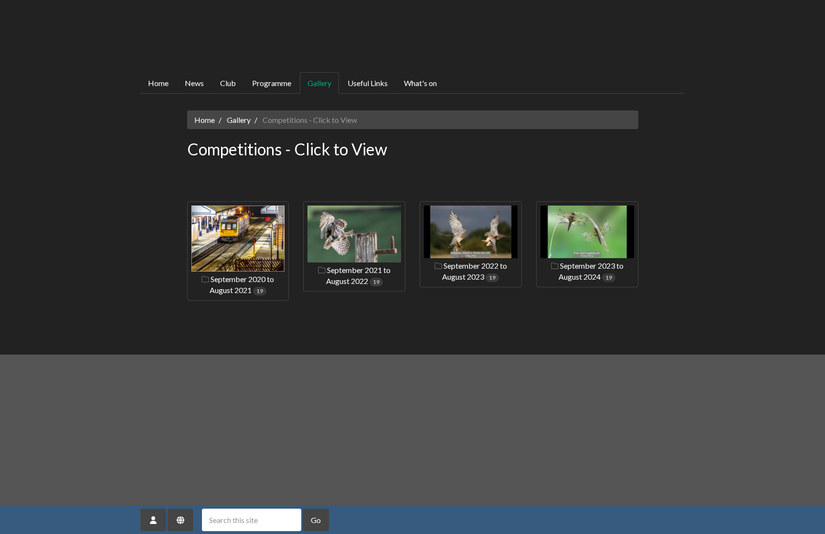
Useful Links (368, 82)
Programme (271, 82)
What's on (420, 82)
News (194, 82)
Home (158, 82)
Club (228, 82)
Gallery (319, 82)
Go (316, 519)
